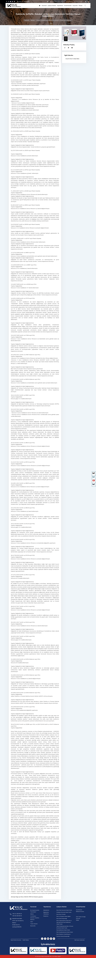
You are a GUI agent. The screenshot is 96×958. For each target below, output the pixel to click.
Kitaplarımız (45, 916)
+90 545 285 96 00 (17, 915)
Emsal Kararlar (68, 5)
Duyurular (75, 5)
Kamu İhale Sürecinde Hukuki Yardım (64, 910)
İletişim (80, 5)
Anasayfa (27, 20)
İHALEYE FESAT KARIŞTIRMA (72, 58)
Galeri (31, 921)
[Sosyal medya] (7, 1)
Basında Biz (32, 925)
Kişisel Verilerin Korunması (16, 940)
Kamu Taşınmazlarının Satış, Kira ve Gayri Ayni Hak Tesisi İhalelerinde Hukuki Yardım (64, 922)
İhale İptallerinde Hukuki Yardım (63, 930)
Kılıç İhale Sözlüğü (78, 1)
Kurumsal (44, 5)
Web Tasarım (77, 940)
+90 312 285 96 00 (23, 1)
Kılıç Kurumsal (53, 1)
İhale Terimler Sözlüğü (80, 916)
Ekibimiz (32, 914)
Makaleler (33, 20)
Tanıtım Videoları (34, 923)
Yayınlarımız (60, 5)
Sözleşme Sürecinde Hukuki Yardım (63, 912)
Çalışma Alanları (52, 5)
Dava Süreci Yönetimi (61, 914)
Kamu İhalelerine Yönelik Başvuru (63, 934)
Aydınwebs (82, 940)
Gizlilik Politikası (26, 940)
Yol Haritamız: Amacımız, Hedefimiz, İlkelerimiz (34, 917)
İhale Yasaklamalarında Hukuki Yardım (64, 932)
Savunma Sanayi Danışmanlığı (62, 936)
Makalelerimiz (46, 910)
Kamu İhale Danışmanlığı (61, 918)
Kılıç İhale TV (61, 1)
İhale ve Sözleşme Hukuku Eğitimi (63, 916)
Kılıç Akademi (69, 1)
